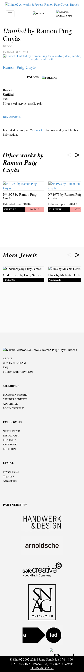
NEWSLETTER (11, 431)
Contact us (39, 130)
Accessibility (10, 481)
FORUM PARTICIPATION (18, 372)
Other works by (23, 162)
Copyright (8, 476)
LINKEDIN (9, 449)
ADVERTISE (10, 403)
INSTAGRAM (11, 435)
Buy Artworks (12, 116)
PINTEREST (10, 440)
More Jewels (21, 254)
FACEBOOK (10, 444)
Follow (34, 77)
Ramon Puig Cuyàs (20, 67)
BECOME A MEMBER (15, 394)
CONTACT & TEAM (14, 363)
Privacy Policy (11, 472)
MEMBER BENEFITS (15, 399)
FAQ (5, 367)
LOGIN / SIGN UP (13, 408)
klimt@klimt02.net (42, 668)
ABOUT (7, 358)
